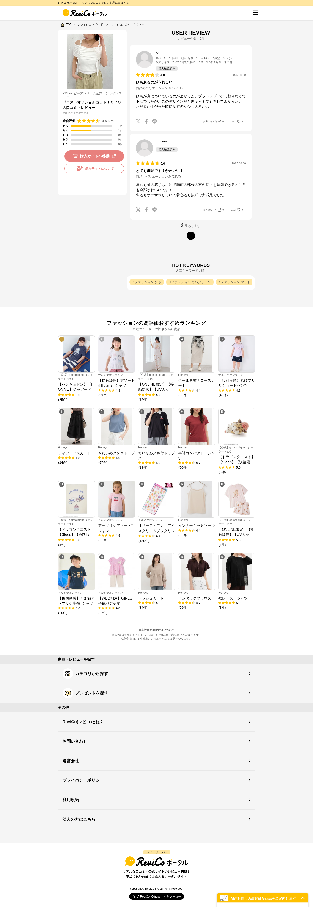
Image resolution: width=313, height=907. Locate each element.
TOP (68, 24)
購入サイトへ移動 (95, 156)
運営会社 (71, 760)
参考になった (213, 121)
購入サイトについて (99, 168)
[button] (262, 898)
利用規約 (71, 799)
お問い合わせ (75, 741)
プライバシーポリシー (83, 780)
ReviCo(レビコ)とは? (83, 721)
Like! (237, 121)
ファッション (86, 24)
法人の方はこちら (79, 819)
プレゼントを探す (91, 693)
